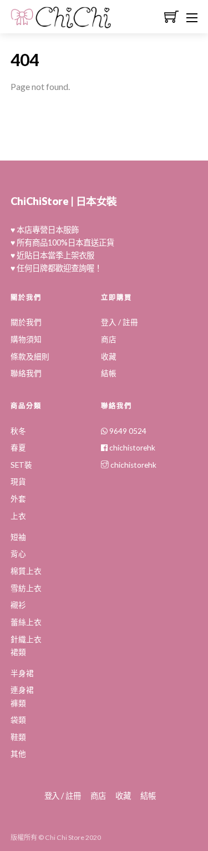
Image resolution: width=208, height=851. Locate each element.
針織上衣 (26, 639)
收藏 (108, 356)
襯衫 (18, 604)
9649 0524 (127, 431)
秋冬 (18, 431)
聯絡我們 (26, 373)
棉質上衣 (26, 571)
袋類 (18, 719)
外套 (18, 498)
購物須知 (26, 339)
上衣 (18, 516)
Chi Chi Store (64, 837)
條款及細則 (30, 356)
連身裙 (22, 689)
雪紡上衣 (26, 588)
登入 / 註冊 (119, 322)
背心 (18, 553)
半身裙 (22, 673)
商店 (108, 339)
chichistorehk (131, 447)
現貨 (18, 481)
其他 (18, 753)
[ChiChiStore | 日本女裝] (61, 23)
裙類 (18, 652)
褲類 (18, 703)
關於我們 (26, 322)
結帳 (108, 373)
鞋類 (18, 737)
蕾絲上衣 (26, 622)
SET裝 (21, 464)
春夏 (18, 447)
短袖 (18, 537)
